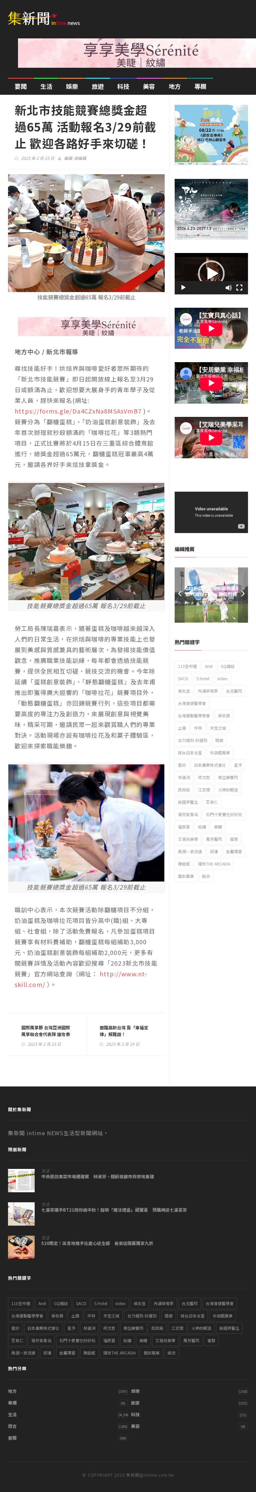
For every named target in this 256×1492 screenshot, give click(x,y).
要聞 (21, 86)
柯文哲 (204, 777)
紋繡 (202, 826)
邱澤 (214, 851)
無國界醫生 (188, 802)
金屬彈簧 (234, 851)
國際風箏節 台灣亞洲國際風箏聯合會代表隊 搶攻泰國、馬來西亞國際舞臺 (45, 1034)
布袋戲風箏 (220, 752)
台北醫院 (234, 691)
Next (243, 595)
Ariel (209, 666)
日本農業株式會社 (210, 765)
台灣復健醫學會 (192, 703)
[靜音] (228, 287)
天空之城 (218, 728)
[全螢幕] (239, 287)
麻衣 (206, 876)
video (222, 678)
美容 (149, 86)
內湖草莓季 (208, 691)
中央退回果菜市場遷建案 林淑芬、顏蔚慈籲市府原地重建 (97, 1177)
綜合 (12, 1426)
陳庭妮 (184, 863)
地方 (175, 86)
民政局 (184, 789)
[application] (211, 273)
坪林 (198, 728)
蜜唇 (234, 839)
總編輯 (80, 158)
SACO (183, 678)
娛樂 (72, 86)
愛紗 (182, 765)
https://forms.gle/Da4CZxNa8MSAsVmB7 (78, 411)
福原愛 (184, 826)
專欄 (200, 86)
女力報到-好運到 (192, 740)
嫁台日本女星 (190, 752)
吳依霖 (224, 715)
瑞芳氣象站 (188, 814)
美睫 (218, 826)
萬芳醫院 (214, 839)
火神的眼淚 (228, 789)
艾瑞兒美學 (188, 839)
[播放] (183, 287)
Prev (180, 595)
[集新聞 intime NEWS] (46, 14)
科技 (123, 86)
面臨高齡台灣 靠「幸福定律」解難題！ (124, 1030)
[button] (211, 273)
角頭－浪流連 (190, 851)
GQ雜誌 (228, 666)
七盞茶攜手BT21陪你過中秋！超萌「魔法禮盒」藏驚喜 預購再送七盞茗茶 (114, 1210)
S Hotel (202, 678)
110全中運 (187, 666)
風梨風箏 (186, 876)
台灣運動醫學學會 (194, 715)
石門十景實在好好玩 (224, 814)
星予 (238, 765)
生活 (46, 86)
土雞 (182, 728)
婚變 (219, 740)
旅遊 (98, 86)
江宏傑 (204, 789)
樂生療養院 (228, 777)
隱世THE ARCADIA (214, 863)
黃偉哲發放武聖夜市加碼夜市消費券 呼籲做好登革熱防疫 (211, 594)
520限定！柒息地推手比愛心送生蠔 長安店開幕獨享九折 (97, 1243)
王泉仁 (212, 802)
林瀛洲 (184, 777)
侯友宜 (184, 691)
